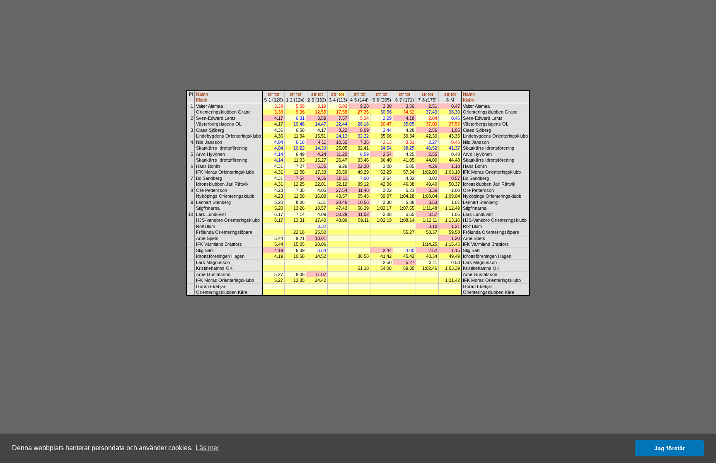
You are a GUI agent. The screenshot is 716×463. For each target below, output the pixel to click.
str (270, 94)
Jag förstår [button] (669, 448)
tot (276, 94)
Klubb (201, 99)
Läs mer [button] (207, 447)
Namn (202, 94)
